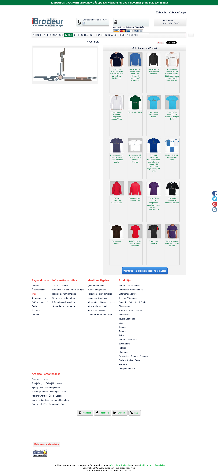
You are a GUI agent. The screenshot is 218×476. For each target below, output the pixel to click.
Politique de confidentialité (100, 294)
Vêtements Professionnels (131, 290)
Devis (122, 35)
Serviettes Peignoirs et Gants (132, 302)
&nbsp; (116, 59)
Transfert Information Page (100, 314)
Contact (35, 314)
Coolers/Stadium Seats (129, 360)
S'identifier (161, 12)
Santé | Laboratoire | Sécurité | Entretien (50, 400)
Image (68, 35)
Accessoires (124, 314)
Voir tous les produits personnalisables (144, 270)
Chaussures (124, 306)
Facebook (104, 413)
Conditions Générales (97, 298)
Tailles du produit (60, 285)
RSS (136, 413)
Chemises (123, 352)
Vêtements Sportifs (128, 294)
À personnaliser (54, 35)
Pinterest (87, 413)
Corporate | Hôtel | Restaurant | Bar (48, 404)
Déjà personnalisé (106, 35)
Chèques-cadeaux (127, 368)
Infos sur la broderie (97, 310)
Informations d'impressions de (101, 302)
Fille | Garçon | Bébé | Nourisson (47, 383)
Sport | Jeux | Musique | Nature (46, 387)
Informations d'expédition (63, 302)
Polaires (122, 348)
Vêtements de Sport (128, 339)
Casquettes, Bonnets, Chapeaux (134, 356)
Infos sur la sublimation (98, 306)
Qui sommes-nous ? (97, 285)
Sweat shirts (124, 344)
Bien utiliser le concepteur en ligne (68, 290)
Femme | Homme (40, 379)
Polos (121, 335)
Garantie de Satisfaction (63, 298)
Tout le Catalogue (127, 319)
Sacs (121, 323)
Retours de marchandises (64, 294)
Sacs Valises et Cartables (131, 310)
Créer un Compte (177, 12)
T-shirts (122, 327)
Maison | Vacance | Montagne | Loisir (49, 391)
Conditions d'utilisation (120, 465)
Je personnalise (83, 35)
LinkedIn (121, 413)
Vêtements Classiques (129, 285)
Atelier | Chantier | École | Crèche (47, 396)
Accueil (37, 35)
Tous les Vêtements (128, 298)
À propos (132, 35)
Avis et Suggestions (97, 290)
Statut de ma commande (63, 306)
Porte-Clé (123, 364)
